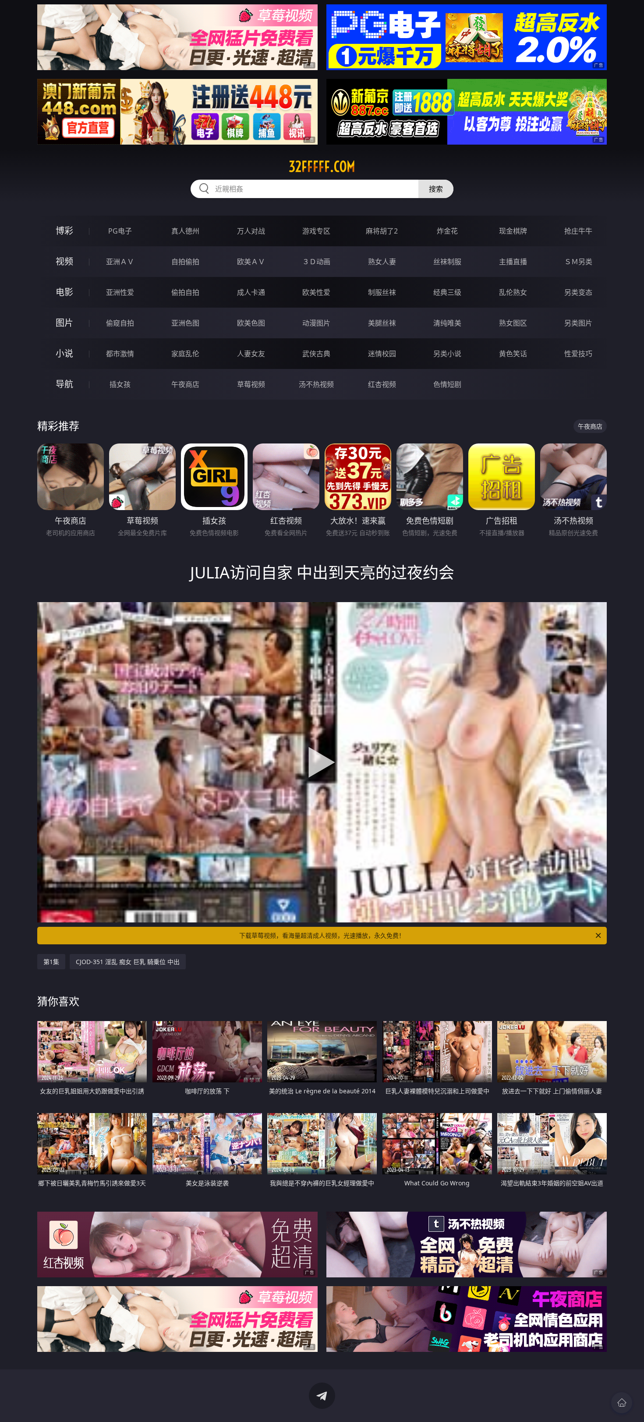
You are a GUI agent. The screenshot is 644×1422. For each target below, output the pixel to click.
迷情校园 (382, 353)
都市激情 (120, 353)
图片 (64, 323)
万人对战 (251, 231)
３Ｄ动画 (316, 261)
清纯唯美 (447, 323)
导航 (64, 384)
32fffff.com (322, 166)
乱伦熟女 (513, 292)
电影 (64, 292)
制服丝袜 (382, 292)
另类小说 (447, 353)
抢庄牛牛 (578, 231)
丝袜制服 (447, 261)
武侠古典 (316, 353)
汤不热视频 (316, 384)
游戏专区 (316, 231)
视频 (64, 261)
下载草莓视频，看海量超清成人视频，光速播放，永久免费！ (322, 935)
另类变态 (578, 292)
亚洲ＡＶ (120, 261)
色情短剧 (447, 384)
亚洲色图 (185, 323)
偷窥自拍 (120, 323)
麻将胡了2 (382, 231)
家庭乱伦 (185, 353)
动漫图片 (316, 323)
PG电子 (120, 231)
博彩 (64, 231)
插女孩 (120, 384)
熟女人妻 (382, 261)
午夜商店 (185, 384)
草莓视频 (251, 384)
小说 (64, 353)
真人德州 (185, 231)
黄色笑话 (513, 353)
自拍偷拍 (185, 261)
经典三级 (447, 292)
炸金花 (447, 231)
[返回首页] (621, 1402)
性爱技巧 (578, 353)
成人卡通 (251, 292)
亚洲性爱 (120, 292)
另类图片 (578, 323)
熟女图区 (513, 323)
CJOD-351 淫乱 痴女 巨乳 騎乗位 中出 (128, 961)
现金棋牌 (513, 231)
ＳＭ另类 (578, 261)
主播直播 (513, 261)
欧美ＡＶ (251, 261)
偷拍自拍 (185, 292)
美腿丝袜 (382, 323)
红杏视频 (382, 384)
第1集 (51, 961)
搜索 (436, 189)
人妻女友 (251, 353)
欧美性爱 (316, 292)
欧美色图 (251, 323)
